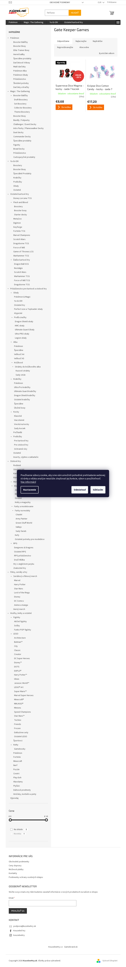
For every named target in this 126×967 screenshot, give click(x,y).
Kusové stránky (21, 370)
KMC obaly (18, 325)
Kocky (15, 411)
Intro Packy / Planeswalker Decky (27, 128)
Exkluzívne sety (20, 732)
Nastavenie (28, 489)
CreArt (15, 773)
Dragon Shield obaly (23, 321)
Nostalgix (17, 268)
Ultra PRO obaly (21, 333)
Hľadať (73, 12)
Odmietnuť (79, 489)
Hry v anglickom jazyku (22, 564)
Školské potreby (20, 83)
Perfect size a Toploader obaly (27, 309)
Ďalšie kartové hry (20, 259)
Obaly (15, 186)
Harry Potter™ (19, 674)
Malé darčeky (18, 66)
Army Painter (20, 518)
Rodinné (16, 465)
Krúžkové (17, 362)
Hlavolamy (17, 781)
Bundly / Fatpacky (20, 120)
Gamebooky (18, 748)
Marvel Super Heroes (22, 695)
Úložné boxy (18, 407)
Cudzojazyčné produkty (23, 157)
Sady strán (19, 374)
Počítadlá (16, 432)
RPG (14, 543)
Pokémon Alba (18, 70)
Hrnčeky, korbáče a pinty (23, 794)
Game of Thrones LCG (22, 251)
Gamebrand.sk (70, 946)
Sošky (16, 625)
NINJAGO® (17, 703)
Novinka (18, 833)
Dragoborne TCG (20, 243)
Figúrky (15, 617)
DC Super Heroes (21, 658)
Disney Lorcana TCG (21, 198)
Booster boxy (19, 210)
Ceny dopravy (14, 865)
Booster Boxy (18, 46)
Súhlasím (97, 489)
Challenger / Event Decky (23, 124)
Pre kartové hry (20, 440)
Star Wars (17, 588)
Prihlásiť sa (16, 910)
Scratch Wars (18, 239)
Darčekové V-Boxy (20, 62)
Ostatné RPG (19, 551)
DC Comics (18, 600)
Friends (16, 724)
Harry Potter (18, 584)
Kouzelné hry (18, 930)
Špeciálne (17, 350)
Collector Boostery (21, 107)
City (14, 646)
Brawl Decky (17, 148)
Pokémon (13, 38)
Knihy (14, 744)
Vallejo (17, 527)
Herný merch (18, 609)
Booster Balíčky (19, 42)
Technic (16, 720)
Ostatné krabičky (21, 399)
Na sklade (19, 829)
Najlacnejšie (79, 41)
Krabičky (16, 177)
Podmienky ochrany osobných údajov (25, 877)
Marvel (16, 580)
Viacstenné (18, 420)
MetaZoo (16, 218)
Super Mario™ (19, 691)
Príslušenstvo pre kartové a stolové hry (27, 288)
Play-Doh (16, 777)
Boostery (16, 165)
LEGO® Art (17, 687)
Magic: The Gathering (19, 91)
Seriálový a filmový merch (24, 576)
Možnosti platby (15, 869)
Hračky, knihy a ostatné (19, 613)
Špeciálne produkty (21, 58)
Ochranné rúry (19, 449)
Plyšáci (15, 785)
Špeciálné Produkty (21, 173)
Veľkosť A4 (18, 354)
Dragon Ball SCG (20, 264)
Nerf (14, 765)
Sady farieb (19, 531)
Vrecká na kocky (20, 424)
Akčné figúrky (19, 621)
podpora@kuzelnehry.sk (23, 926)
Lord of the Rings (21, 592)
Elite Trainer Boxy (20, 50)
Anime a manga (20, 605)
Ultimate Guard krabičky (24, 391)
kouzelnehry (18, 935)
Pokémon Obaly (19, 75)
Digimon (16, 222)
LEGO (14, 633)
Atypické (17, 313)
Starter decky (19, 214)
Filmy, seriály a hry (17, 572)
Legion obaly (19, 338)
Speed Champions (21, 712)
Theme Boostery (21, 111)
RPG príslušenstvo (21, 555)
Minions (16, 707)
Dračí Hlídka (18, 559)
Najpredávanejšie (64, 47)
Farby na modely (21, 510)
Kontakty (12, 873)
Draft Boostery (19, 99)
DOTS (15, 666)
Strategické (17, 469)
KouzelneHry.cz (54, 946)
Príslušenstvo (18, 79)
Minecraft (16, 761)
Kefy (16, 535)
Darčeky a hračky (20, 87)
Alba (14, 342)
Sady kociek (18, 428)
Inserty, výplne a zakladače (24, 457)
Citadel (17, 514)
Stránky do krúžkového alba (26, 366)
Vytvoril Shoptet (108, 960)
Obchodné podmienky (59, 2)
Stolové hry (14, 461)
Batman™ (17, 642)
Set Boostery (19, 103)
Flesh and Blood (19, 202)
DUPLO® (16, 670)
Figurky (15, 144)
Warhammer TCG (20, 255)
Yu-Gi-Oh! (13, 161)
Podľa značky (19, 317)
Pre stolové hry (20, 444)
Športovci (16, 740)
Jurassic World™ (20, 683)
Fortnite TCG (18, 231)
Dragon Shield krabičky (23, 395)
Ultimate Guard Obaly (23, 329)
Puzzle (15, 769)
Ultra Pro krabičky (21, 387)
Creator (16, 654)
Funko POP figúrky (21, 629)
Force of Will (18, 247)
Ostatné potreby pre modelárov (28, 539)
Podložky (16, 181)
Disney (16, 596)
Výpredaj (13, 798)
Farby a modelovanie (22, 506)
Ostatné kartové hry (18, 194)
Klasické (17, 416)
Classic (16, 650)
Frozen (16, 728)
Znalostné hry (18, 568)
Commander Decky (21, 136)
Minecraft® (18, 699)
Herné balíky (18, 54)
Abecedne (83, 47)
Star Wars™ (18, 716)
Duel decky (17, 132)
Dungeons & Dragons (22, 547)
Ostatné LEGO (19, 736)
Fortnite (16, 757)
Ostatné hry (18, 305)
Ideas (15, 679)
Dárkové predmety (21, 790)
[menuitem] (11, 22)
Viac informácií (27, 482)
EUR (99, 2)
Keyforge (16, 227)
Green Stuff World (22, 522)
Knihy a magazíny (21, 502)
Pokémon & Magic (21, 296)
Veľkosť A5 (18, 358)
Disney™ (16, 662)
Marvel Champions (20, 235)
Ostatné (16, 190)
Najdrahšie (96, 41)
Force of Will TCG (21, 280)
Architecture (18, 637)
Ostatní (17, 498)
